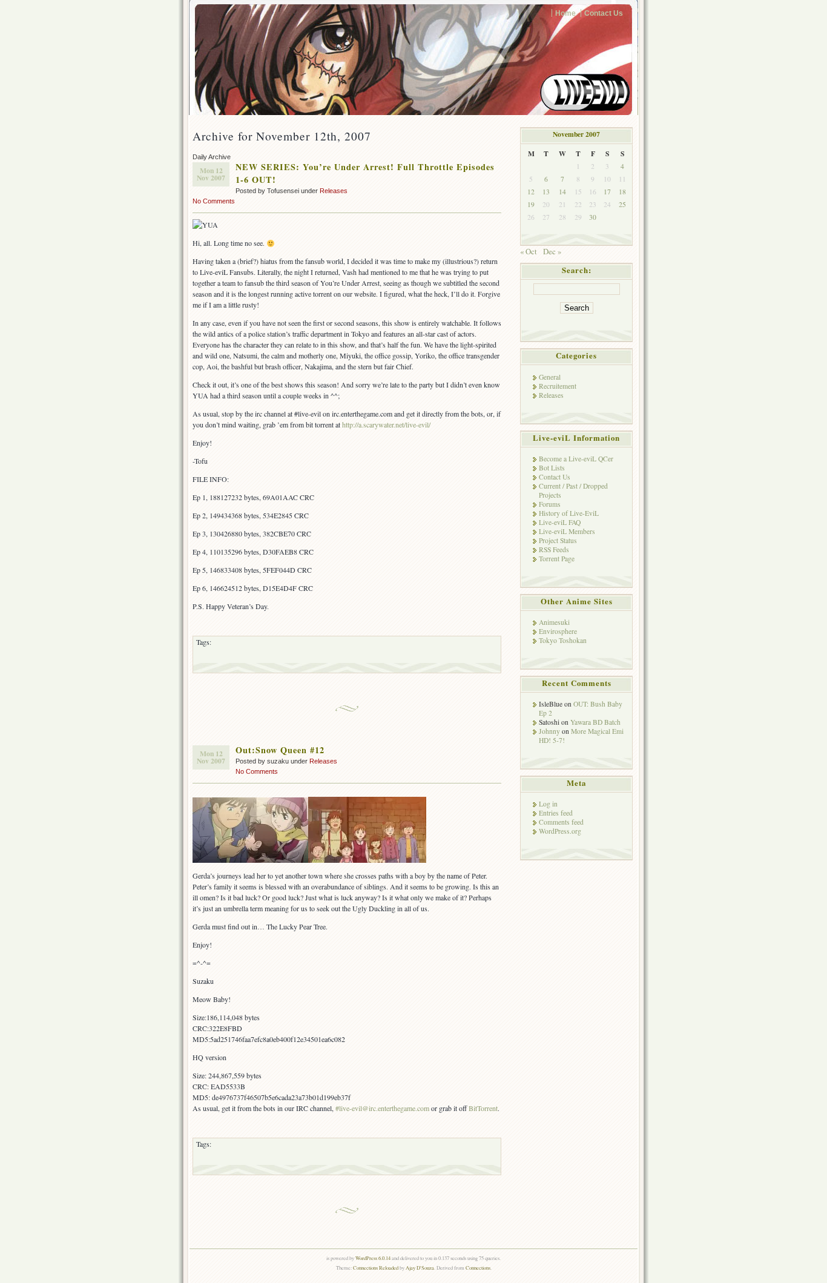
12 (531, 191)
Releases (334, 190)
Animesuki (554, 622)
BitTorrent (483, 1108)
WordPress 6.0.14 (372, 1258)
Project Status (558, 540)
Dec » (552, 251)
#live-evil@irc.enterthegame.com (382, 1108)
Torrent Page (557, 558)
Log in (548, 803)
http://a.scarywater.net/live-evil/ (386, 424)
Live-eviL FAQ (560, 522)
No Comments (214, 201)
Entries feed (556, 812)
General (550, 376)
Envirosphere (558, 631)
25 (622, 204)
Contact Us (603, 13)
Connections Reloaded (375, 1267)
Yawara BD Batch (595, 722)
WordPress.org (560, 831)
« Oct (528, 251)
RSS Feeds (554, 549)
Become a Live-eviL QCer (576, 458)
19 (531, 204)
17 (607, 191)
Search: (576, 270)
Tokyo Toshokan (563, 640)
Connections (478, 1267)
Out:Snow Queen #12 (280, 750)
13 (546, 191)
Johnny (549, 731)
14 (562, 191)
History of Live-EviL (569, 513)
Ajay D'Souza (420, 1267)
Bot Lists (552, 467)
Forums (550, 504)
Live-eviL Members (567, 531)
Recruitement (557, 386)
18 (622, 191)
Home (565, 13)
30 (592, 217)
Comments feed (561, 821)
